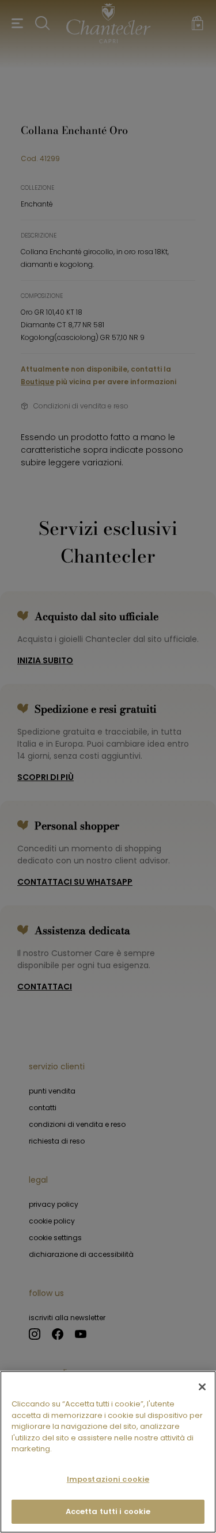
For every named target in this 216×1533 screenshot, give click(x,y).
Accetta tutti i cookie (108, 1511)
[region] (108, 1452)
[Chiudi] (202, 1387)
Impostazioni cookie (108, 1479)
